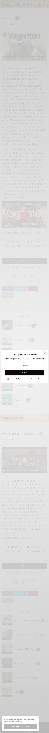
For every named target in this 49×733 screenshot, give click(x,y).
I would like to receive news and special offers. (26, 379)
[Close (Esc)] (45, 353)
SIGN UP (24, 373)
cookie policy (19, 721)
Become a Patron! (36, 358)
